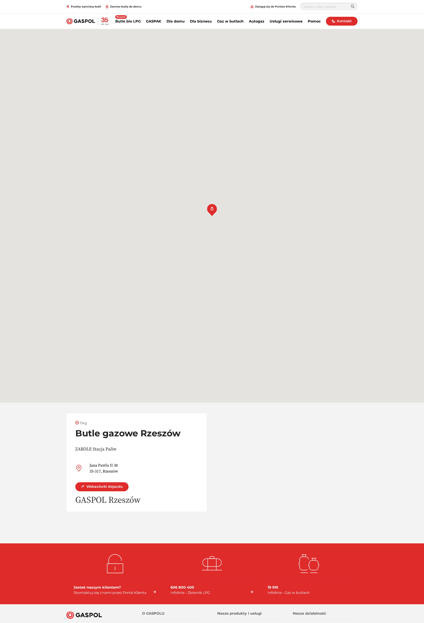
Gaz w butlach (230, 21)
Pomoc (314, 21)
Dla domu (176, 21)
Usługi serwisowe (286, 21)
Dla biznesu (201, 21)
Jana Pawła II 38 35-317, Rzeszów (103, 468)
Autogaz (256, 21)
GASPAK (153, 21)
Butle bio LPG (128, 21)
